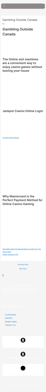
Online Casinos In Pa (10, 254)
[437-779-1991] (23, 340)
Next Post (23, 269)
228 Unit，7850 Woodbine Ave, (23, 358)
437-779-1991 (23, 344)
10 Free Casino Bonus (10, 138)
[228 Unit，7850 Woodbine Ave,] (23, 354)
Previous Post (23, 264)
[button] (43, 3)
